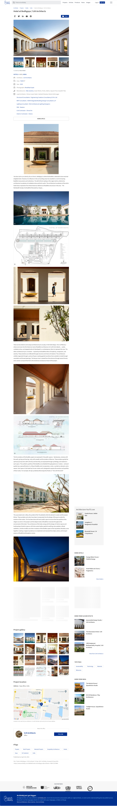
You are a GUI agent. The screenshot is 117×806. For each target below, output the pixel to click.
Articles (71, 2)
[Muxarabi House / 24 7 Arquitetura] (79, 534)
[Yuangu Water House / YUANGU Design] (79, 561)
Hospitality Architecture (53, 749)
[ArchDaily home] (7, 2)
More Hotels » (100, 579)
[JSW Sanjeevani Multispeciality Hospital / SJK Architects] (79, 647)
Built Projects (26, 749)
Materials (99, 666)
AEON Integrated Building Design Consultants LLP (41, 101)
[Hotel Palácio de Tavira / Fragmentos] (79, 572)
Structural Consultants (23, 97)
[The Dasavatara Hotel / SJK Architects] (79, 636)
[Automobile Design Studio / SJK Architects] (79, 624)
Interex (30, 114)
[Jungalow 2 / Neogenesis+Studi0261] (79, 525)
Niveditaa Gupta (29, 88)
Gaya (16, 753)
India (25, 74)
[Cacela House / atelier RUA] (79, 516)
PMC (18, 107)
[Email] (26, 16)
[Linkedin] (22, 16)
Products (77, 2)
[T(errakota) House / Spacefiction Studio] (79, 687)
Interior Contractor (22, 114)
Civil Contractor (21, 111)
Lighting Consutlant (22, 104)
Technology (90, 666)
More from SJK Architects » (96, 653)
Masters (22, 107)
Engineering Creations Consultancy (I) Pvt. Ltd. (44, 97)
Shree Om (29, 111)
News (83, 2)
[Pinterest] (30, 16)
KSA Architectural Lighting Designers (39, 104)
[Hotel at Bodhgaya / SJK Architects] (18, 638)
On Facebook (25, 753)
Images (88, 2)
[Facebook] (15, 16)
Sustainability (79, 666)
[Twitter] (18, 16)
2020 (21, 84)
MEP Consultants (21, 101)
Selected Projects (38, 749)
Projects (65, 2)
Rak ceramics (30, 91)
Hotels (16, 74)
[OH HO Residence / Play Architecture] (79, 699)
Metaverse (78, 670)
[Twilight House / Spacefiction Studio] (79, 710)
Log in (97, 2)
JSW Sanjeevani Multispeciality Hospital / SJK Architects (94, 645)
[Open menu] (111, 2)
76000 (22, 81)
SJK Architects (27, 78)
